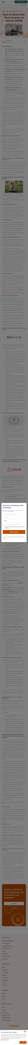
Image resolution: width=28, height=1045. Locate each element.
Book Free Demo (14, 532)
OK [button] (23, 1042)
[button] (4, 520)
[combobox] (24, 1031)
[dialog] (14, 1037)
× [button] (26, 1031)
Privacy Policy (5, 538)
